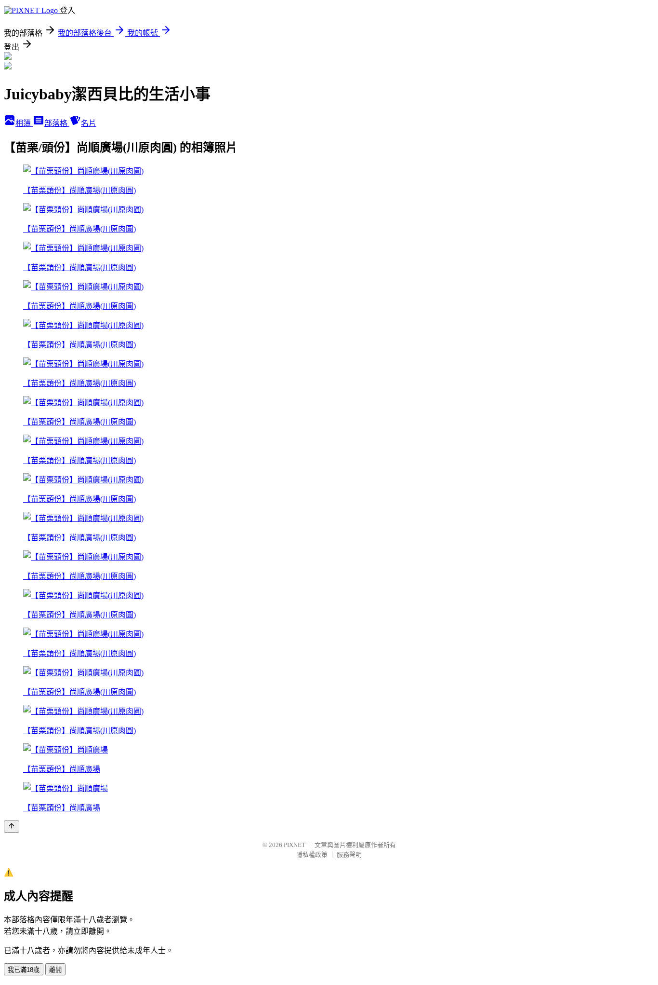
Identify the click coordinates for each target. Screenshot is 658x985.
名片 (88, 123)
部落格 (56, 123)
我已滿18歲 (23, 969)
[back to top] (11, 827)
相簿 (24, 123)
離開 (55, 969)
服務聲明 (349, 854)
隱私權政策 (312, 854)
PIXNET (294, 844)
